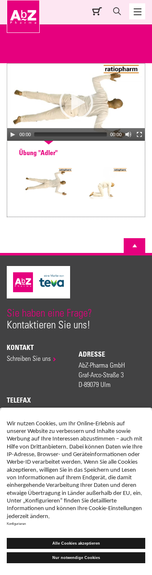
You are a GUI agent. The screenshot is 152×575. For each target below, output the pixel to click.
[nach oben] (134, 246)
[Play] (12, 134)
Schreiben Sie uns (29, 358)
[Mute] (128, 134)
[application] (76, 102)
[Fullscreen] (139, 134)
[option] (48, 183)
